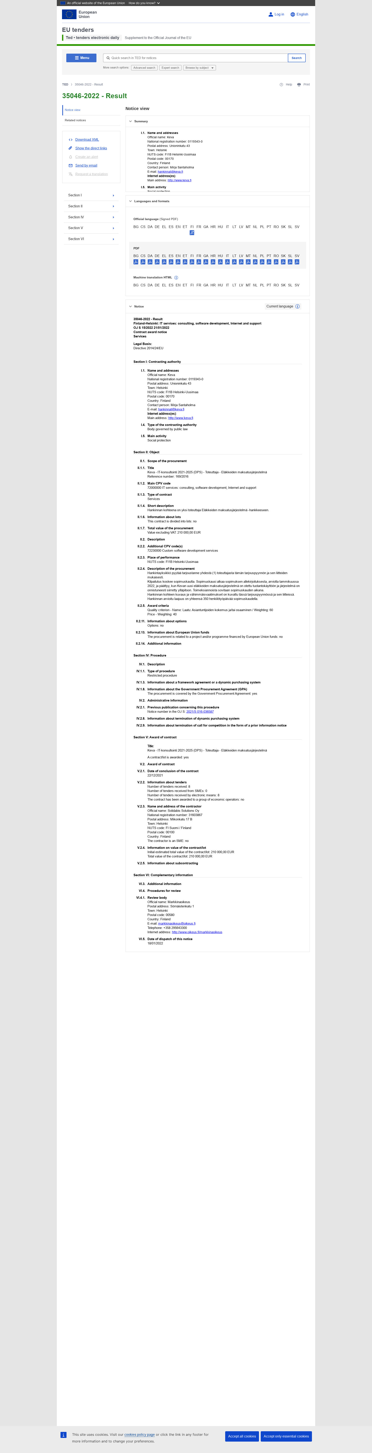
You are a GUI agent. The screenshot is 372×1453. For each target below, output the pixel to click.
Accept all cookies (242, 1436)
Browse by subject (197, 67)
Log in (279, 14)
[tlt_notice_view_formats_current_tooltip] (297, 306)
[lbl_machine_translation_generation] (176, 278)
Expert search (170, 67)
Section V (75, 228)
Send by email (86, 165)
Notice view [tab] (72, 110)
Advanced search (144, 67)
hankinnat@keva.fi (170, 171)
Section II (75, 206)
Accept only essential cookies (286, 1436)
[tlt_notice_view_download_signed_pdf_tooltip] (192, 232)
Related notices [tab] (75, 120)
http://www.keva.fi (179, 180)
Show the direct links (91, 148)
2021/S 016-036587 (200, 711)
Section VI (76, 239)
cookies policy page (139, 1434)
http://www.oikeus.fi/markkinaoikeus (197, 932)
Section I (75, 195)
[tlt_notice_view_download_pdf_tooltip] (135, 261)
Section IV (76, 217)
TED (65, 84)
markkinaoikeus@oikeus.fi (176, 923)
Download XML (87, 139)
